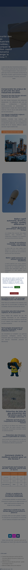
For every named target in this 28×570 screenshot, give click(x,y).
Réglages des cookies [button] (8, 287)
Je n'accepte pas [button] (14, 293)
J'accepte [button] (17, 287)
